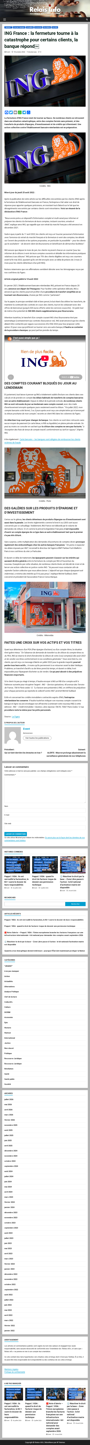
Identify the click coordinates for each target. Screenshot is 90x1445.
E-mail (6, 815)
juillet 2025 (8, 1135)
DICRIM (7, 1012)
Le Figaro (16, 716)
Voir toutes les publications (37, 738)
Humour (7, 1033)
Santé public (66, 870)
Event (8, 52)
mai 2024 (8, 1187)
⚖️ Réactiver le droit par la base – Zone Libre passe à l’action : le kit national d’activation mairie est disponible (72, 882)
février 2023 (9, 1264)
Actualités (30, 27)
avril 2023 (8, 1254)
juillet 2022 (8, 1300)
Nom (6, 806)
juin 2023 (8, 1243)
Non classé (9, 1048)
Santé (6, 1074)
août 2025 (8, 1130)
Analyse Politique (11, 992)
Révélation (46, 27)
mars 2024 (8, 1197)
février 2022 (9, 1326)
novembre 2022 (10, 1279)
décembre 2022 (10, 1274)
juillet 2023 (8, 1238)
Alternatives (38, 862)
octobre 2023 (9, 1223)
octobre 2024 (9, 1161)
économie (38, 27)
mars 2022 (8, 1320)
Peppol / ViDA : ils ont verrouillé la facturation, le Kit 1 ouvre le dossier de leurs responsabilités (44, 920)
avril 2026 (8, 1110)
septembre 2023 (11, 1228)
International (9, 1038)
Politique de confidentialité (14, 1372)
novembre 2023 (10, 1218)
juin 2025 (8, 1140)
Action (22, 859)
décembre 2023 (10, 1212)
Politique (8, 1053)
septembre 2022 (11, 1290)
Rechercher (9, 898)
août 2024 (8, 1171)
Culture (7, 1007)
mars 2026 (8, 1115)
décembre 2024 (10, 1151)
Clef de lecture (11, 862)
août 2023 (8, 1233)
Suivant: (66, 752)
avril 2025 (8, 1146)
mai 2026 (8, 1104)
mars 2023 (8, 1259)
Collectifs (8, 1002)
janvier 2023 (9, 1269)
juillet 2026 (8, 1099)
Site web (7, 823)
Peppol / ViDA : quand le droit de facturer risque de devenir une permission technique (39, 926)
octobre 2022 (9, 1284)
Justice (7, 1043)
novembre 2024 (10, 1156)
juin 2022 (8, 1305)
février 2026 (9, 1120)
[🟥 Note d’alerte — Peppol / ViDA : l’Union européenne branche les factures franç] (55, 1394)
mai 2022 (8, 1310)
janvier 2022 (9, 1331)
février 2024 (9, 1202)
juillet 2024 (8, 1176)
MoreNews (49, 1442)
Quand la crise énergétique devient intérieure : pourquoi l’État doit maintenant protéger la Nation (44, 951)
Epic (6, 1023)
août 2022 (8, 1295)
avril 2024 (8, 1192)
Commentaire (10, 775)
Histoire (7, 1028)
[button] (4, 19)
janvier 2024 (9, 1207)
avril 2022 (8, 1315)
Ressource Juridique (13, 865)
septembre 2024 (11, 1166)
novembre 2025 (10, 1125)
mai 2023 (8, 1248)
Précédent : (23, 751)
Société (54, 27)
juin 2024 (8, 1182)
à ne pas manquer (19, 27)
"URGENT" (8, 27)
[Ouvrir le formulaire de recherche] (87, 19)
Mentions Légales (11, 1369)
